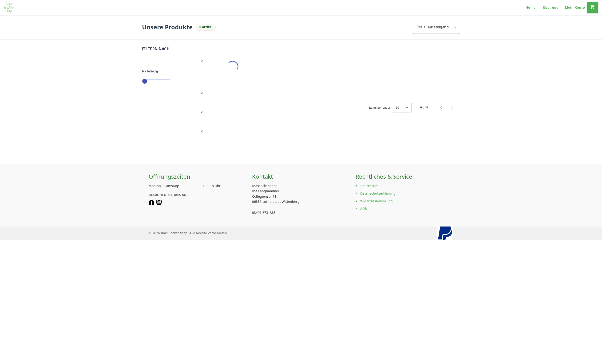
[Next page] (452, 107)
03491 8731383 (264, 212)
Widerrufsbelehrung (376, 201)
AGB (363, 208)
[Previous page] (441, 107)
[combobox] (436, 27)
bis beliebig (150, 71)
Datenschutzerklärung (378, 193)
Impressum (369, 186)
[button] (172, 61)
